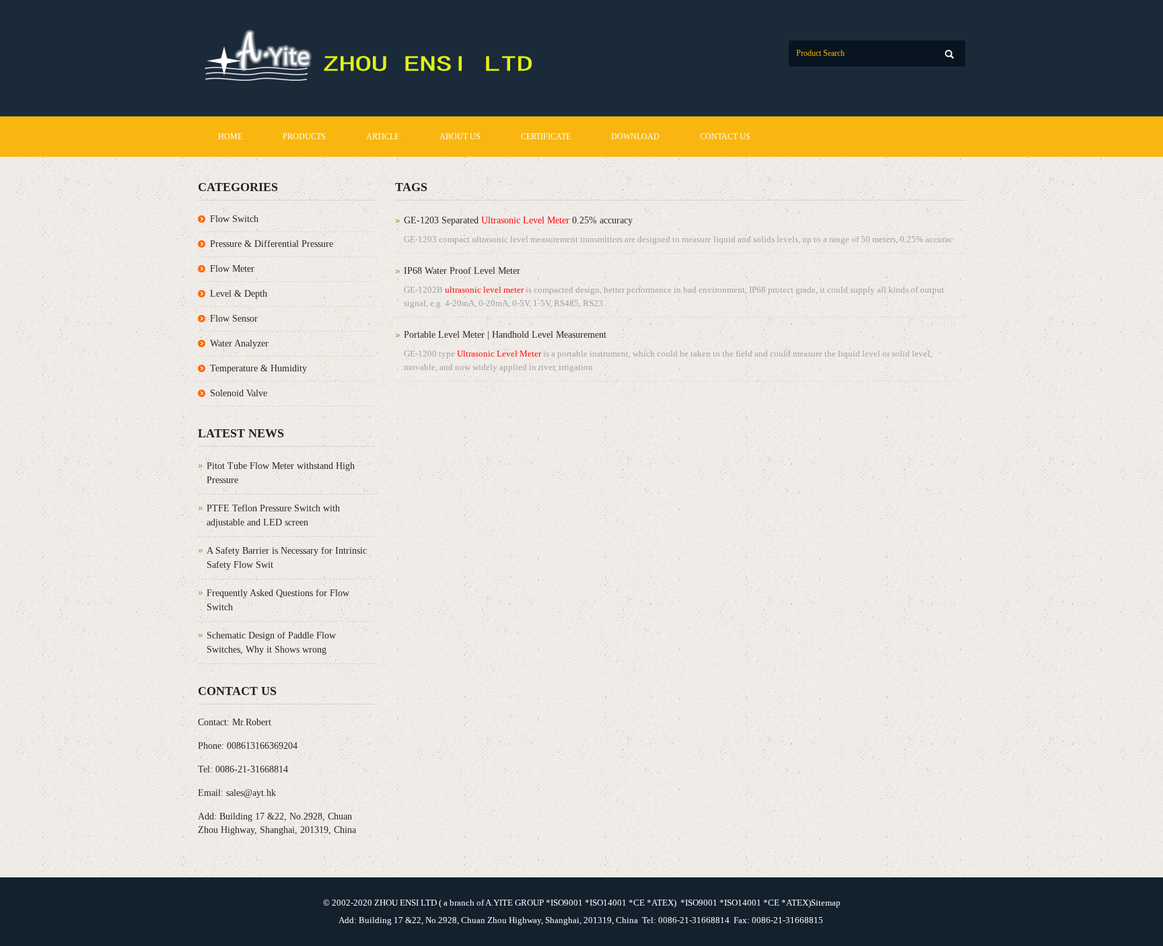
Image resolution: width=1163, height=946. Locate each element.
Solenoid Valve (238, 393)
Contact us (725, 136)
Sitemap (826, 903)
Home (230, 136)
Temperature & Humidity (258, 368)
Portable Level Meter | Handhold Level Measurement (505, 335)
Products (304, 136)
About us (460, 136)
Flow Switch (234, 219)
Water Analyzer (239, 343)
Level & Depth (238, 294)
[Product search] (949, 54)
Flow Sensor (234, 319)
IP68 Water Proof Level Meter (462, 271)
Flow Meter (232, 269)
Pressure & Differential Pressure (271, 244)
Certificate (546, 136)
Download (635, 136)
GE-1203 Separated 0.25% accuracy (518, 220)
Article (382, 136)
